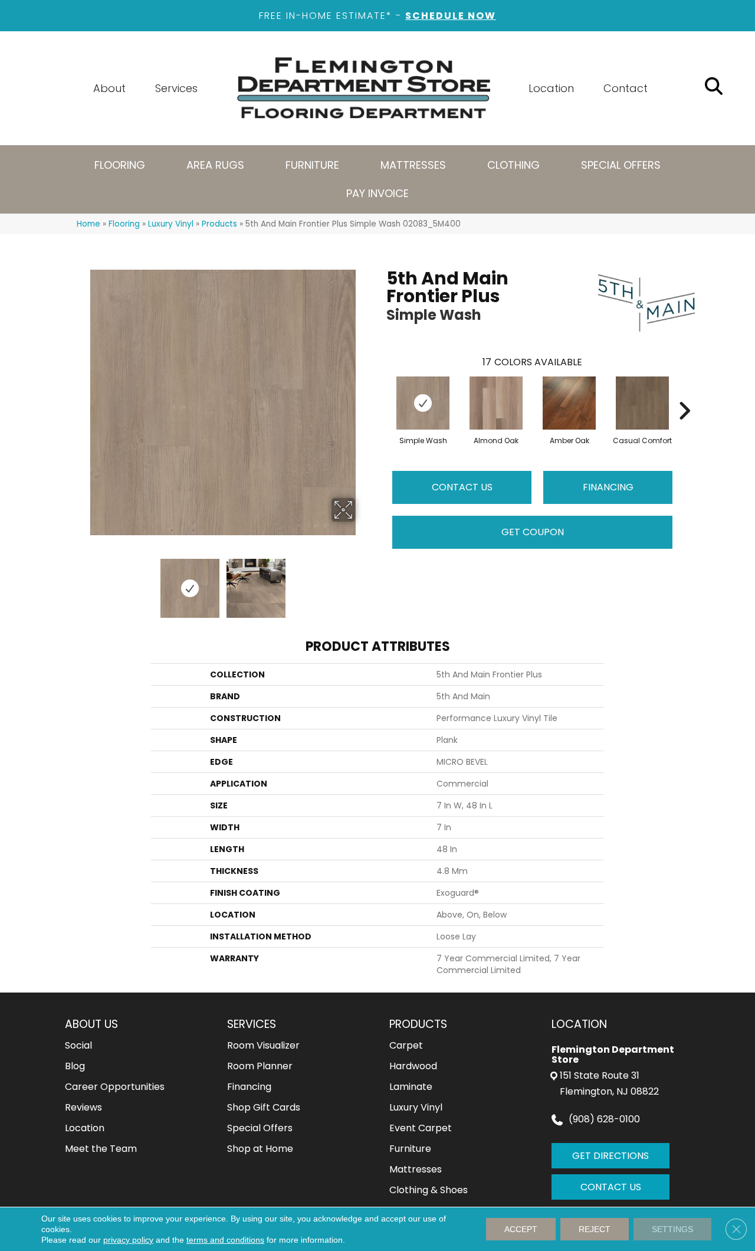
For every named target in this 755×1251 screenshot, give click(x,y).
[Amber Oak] (569, 403)
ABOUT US (91, 1024)
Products (219, 224)
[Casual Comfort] (642, 403)
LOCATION (579, 1024)
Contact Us (462, 487)
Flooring (124, 224)
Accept (520, 1229)
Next (363, 582)
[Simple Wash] (422, 403)
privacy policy (128, 1240)
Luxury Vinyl (170, 224)
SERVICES (251, 1024)
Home (88, 224)
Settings (672, 1229)
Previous (82, 582)
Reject (594, 1229)
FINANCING (608, 487)
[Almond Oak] (496, 403)
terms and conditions (225, 1240)
